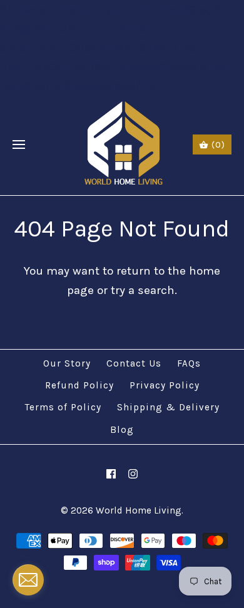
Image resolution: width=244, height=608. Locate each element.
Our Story (67, 363)
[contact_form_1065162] (28, 579)
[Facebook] (111, 474)
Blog (122, 429)
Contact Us (133, 363)
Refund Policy (79, 385)
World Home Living (138, 510)
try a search (143, 290)
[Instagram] (133, 474)
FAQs (189, 363)
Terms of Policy (63, 407)
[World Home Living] (122, 145)
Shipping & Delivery (168, 407)
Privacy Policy (165, 385)
